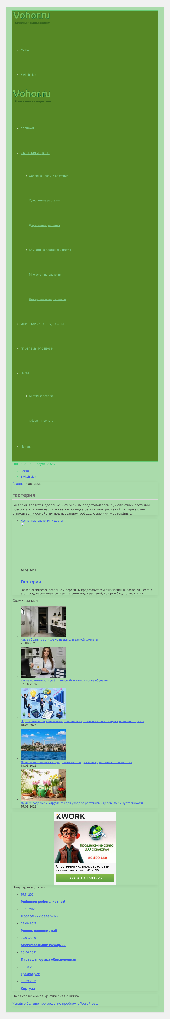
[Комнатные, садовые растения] (31, 24)
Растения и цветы (35, 153)
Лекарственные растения (47, 299)
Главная (19, 484)
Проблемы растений (37, 348)
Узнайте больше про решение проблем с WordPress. (55, 1003)
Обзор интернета (41, 420)
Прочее (26, 373)
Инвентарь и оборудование (43, 324)
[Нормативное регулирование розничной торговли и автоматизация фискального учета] (43, 717)
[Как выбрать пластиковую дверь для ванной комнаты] (43, 636)
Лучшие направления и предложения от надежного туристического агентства (76, 762)
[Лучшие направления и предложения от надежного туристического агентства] (43, 758)
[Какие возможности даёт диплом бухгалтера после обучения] (43, 677)
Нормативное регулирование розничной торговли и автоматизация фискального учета (82, 721)
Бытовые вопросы (42, 396)
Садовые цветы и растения (48, 175)
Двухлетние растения (44, 225)
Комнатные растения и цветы (50, 249)
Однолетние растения (44, 200)
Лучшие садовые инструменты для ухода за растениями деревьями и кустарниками (82, 803)
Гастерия (31, 581)
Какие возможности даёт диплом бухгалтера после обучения (64, 680)
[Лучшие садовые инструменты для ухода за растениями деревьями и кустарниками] (43, 799)
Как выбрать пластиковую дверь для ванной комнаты (59, 639)
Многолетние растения (45, 274)
